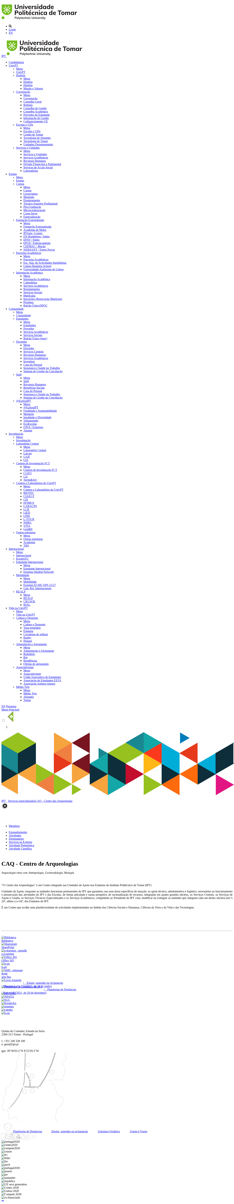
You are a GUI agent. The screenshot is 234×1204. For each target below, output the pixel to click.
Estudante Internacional (29, 562)
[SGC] (5, 999)
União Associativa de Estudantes (42, 677)
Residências (30, 660)
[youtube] (18, 1138)
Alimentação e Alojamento (31, 644)
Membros (14, 826)
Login (12, 29)
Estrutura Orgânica (108, 1131)
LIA (25, 460)
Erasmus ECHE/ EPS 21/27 (39, 585)
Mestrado (28, 197)
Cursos (20, 183)
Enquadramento (18, 832)
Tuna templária (32, 627)
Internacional (16, 548)
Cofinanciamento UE (35, 121)
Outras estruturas (25, 532)
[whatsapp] (39, 1138)
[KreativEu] (8, 1003)
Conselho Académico (35, 111)
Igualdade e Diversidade (37, 417)
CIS (25, 499)
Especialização (31, 216)
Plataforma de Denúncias (27, 1131)
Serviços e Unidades (28, 147)
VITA (26, 525)
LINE (26, 516)
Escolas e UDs (24, 124)
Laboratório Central (27, 443)
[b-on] (5, 1013)
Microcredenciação (34, 210)
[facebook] (4, 1138)
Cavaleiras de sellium (35, 634)
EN (11, 32)
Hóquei (27, 640)
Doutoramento (31, 200)
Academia (29, 542)
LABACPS (30, 506)
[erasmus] (7, 1006)
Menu (19, 68)
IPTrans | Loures (32, 233)
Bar (25, 657)
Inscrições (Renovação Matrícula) (42, 298)
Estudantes (22, 318)
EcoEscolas (30, 423)
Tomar (27, 700)
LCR (26, 509)
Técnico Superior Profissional (40, 203)
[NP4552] (7, 996)
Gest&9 (27, 529)
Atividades (15, 835)
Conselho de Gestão (35, 108)
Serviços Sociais (32, 292)
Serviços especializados (21, 800)
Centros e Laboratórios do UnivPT (36, 483)
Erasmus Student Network (38, 571)
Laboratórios (30, 170)
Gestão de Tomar (33, 134)
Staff (19, 374)
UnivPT (13, 65)
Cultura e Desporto (27, 617)
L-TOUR (28, 519)
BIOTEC (28, 492)
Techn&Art (30, 479)
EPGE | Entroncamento (36, 243)
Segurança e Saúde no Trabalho (41, 368)
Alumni (27, 430)
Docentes (21, 341)
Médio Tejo (22, 686)
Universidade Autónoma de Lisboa (43, 269)
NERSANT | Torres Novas (39, 249)
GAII (26, 456)
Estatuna (28, 631)
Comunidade (16, 308)
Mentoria (28, 414)
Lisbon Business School (37, 266)
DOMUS (28, 502)
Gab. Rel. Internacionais (37, 588)
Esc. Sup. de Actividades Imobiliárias (44, 262)
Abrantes (28, 696)
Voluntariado (30, 420)
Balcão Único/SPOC (35, 305)
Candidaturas (16, 62)
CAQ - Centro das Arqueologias (53, 800)
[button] (2, 1200)
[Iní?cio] (39, 20)
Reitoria (28, 104)
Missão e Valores (33, 88)
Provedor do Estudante (36, 114)
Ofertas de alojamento (36, 663)
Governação (23, 91)
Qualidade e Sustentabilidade (40, 410)
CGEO (27, 473)
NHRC (27, 522)
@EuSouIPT (23, 400)
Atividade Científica (20, 848)
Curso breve (30, 213)
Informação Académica (29, 272)
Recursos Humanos (34, 160)
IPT (4, 56)
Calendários (30, 282)
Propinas (28, 302)
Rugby (27, 637)
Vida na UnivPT (18, 608)
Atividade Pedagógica (21, 845)
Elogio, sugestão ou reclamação (69, 1131)
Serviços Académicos (35, 157)
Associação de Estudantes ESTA (42, 680)
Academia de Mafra (34, 229)
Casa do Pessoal (32, 364)
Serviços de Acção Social (38, 167)
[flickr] (32, 1138)
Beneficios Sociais (34, 387)
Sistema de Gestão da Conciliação (43, 371)
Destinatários (16, 838)
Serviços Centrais (33, 351)
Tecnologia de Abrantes (37, 137)
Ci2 (25, 476)
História (20, 75)
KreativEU (22, 558)
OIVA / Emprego (33, 427)
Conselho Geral (32, 101)
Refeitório (29, 654)
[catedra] (7, 1009)
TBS (26, 545)
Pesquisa (11, 706)
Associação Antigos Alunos (39, 683)
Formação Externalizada (30, 220)
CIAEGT (28, 496)
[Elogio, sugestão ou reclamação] (11, 980)
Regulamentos (31, 289)
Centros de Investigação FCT (33, 463)
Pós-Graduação (32, 206)
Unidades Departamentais (38, 144)
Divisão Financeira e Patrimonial (42, 164)
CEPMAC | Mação (34, 246)
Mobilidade (22, 575)
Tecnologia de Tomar (35, 141)
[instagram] (11, 1138)
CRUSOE (29, 601)
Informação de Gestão (36, 118)
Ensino (13, 174)
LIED (26, 512)
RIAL (26, 604)
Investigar (29, 361)
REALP (21, 591)
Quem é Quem (138, 1131)
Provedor (28, 328)
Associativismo (25, 667)
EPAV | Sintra (31, 239)
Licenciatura (30, 193)
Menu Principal (10, 709)
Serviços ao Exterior (20, 842)
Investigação (16, 433)
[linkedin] (25, 1138)
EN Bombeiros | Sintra (36, 236)
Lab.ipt (27, 453)
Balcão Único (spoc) (35, 338)
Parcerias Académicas (28, 252)
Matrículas (29, 295)
